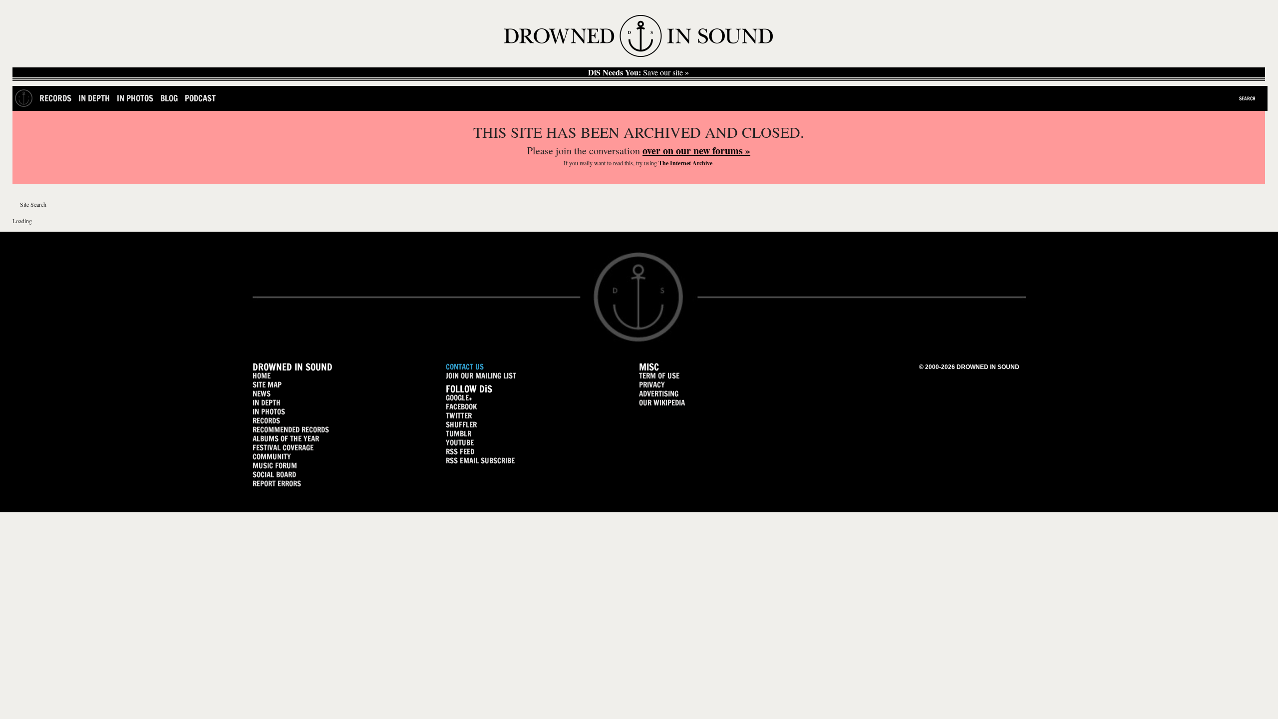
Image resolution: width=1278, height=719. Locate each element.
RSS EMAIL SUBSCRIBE (480, 460)
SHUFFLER (461, 424)
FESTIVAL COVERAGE (283, 447)
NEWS (262, 393)
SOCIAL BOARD (274, 474)
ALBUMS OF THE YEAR (286, 438)
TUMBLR (458, 433)
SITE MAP (267, 384)
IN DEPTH (267, 402)
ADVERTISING (658, 393)
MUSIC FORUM (275, 465)
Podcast (200, 98)
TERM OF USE (659, 375)
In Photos (135, 98)
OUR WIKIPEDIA (662, 402)
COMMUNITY (272, 456)
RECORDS (266, 420)
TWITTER (459, 415)
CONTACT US (465, 366)
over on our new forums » (696, 150)
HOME (262, 375)
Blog (169, 98)
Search (1247, 98)
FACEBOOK (461, 406)
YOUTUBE (460, 442)
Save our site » (638, 72)
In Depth (94, 98)
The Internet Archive (685, 163)
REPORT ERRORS (277, 483)
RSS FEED (460, 451)
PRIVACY (652, 384)
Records (55, 98)
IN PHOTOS (269, 411)
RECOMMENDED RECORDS (291, 429)
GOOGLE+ (459, 397)
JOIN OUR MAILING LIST (481, 375)
